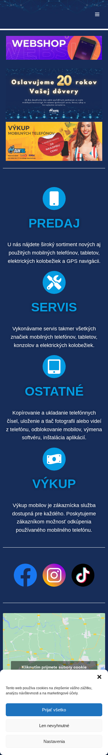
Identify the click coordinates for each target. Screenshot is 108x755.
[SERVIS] (54, 282)
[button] (99, 677)
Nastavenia (54, 741)
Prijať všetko (54, 709)
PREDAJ (54, 223)
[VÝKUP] (54, 459)
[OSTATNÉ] (54, 366)
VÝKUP (54, 484)
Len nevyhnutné (54, 725)
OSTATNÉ (54, 391)
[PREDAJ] (54, 198)
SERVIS (54, 307)
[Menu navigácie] (97, 14)
